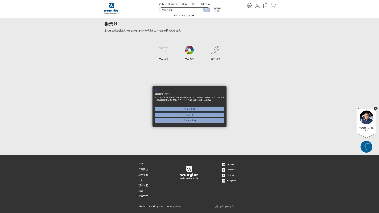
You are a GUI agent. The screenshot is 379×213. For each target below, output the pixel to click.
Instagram (231, 181)
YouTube (230, 175)
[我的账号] (257, 7)
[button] (250, 6)
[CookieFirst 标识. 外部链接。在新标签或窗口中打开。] (156, 90)
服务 (175, 15)
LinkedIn (230, 164)
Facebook (231, 170)
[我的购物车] (273, 7)
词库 (183, 15)
